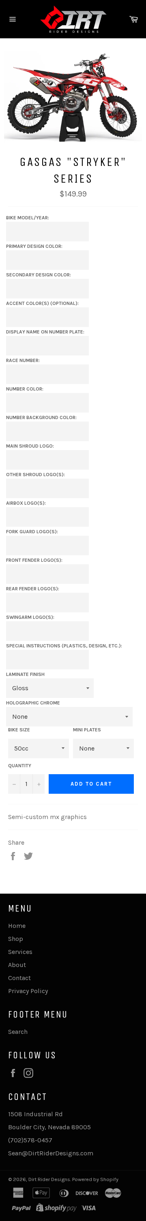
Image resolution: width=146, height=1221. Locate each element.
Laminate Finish (25, 674)
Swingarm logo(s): (30, 617)
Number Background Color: (41, 417)
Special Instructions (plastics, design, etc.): (64, 646)
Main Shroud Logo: (30, 446)
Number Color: (24, 389)
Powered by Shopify (95, 1179)
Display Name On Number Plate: (45, 332)
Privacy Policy (28, 991)
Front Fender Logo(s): (34, 560)
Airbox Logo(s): (26, 503)
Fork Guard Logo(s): (32, 531)
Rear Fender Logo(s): (32, 589)
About (17, 965)
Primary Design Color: (34, 246)
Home (17, 926)
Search (18, 1032)
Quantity (19, 765)
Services (20, 952)
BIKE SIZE (19, 730)
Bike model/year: (27, 218)
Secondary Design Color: (38, 275)
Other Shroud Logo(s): (35, 474)
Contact (19, 978)
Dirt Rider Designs (49, 1179)
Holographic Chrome (33, 703)
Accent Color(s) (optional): (42, 303)
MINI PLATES (87, 730)
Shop (15, 939)
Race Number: (23, 360)
